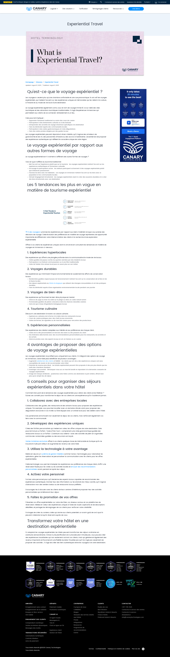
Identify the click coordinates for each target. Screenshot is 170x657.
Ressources (78, 625)
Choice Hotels (102, 615)
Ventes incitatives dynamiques (36, 625)
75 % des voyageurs (33, 232)
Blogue (76, 612)
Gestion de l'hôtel (56, 632)
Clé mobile (29, 615)
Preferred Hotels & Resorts (107, 617)
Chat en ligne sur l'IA (57, 625)
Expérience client (56, 630)
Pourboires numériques (58, 609)
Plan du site (136, 649)
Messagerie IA (55, 620)
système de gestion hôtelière (52, 454)
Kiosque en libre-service (34, 612)
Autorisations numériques (35, 636)
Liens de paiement (32, 641)
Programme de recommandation (80, 629)
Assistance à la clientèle (134, 2)
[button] (93, 2)
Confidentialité (101, 649)
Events (76, 632)
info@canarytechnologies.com (133, 617)
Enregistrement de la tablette (36, 609)
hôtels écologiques (56, 283)
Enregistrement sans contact (36, 607)
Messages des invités (33, 628)
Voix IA (52, 623)
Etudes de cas (103, 607)
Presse (76, 620)
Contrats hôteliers (32, 638)
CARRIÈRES (77, 609)
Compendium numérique (34, 623)
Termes (91, 649)
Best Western (102, 609)
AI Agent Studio (55, 618)
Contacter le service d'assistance (129, 614)
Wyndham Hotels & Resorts (107, 612)
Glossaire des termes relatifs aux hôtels (84, 616)
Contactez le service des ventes (114, 2)
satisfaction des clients (45, 361)
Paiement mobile (56, 607)
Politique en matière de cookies (119, 649)
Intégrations (78, 622)
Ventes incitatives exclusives (36, 441)
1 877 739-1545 (127, 607)
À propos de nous (80, 607)
